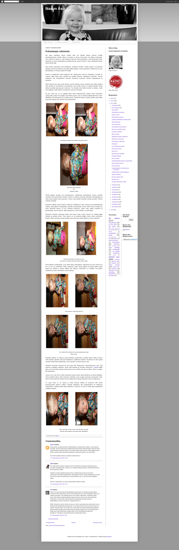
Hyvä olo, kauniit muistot (118, 129)
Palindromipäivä (116, 156)
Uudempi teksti (50, 522)
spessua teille (115, 261)
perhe (114, 254)
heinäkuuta (115, 192)
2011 (112, 103)
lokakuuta (115, 185)
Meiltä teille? (76, 42)
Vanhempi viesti (97, 522)
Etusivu (74, 522)
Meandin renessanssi (118, 139)
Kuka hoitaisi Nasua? (118, 163)
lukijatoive (117, 244)
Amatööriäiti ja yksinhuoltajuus (120, 172)
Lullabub (96, 367)
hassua (113, 229)
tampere (114, 263)
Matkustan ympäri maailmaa (120, 136)
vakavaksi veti (113, 270)
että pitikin (112, 226)
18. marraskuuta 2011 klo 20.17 (59, 484)
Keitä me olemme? (63, 42)
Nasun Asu (55, 8)
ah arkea (114, 218)
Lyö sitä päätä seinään (118, 146)
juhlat (110, 235)
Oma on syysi (115, 115)
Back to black (115, 134)
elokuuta (114, 189)
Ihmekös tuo (115, 179)
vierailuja (111, 272)
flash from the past (114, 228)
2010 (112, 210)
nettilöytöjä (116, 249)
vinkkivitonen (112, 274)
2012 (112, 101)
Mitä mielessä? (49, 42)
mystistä (114, 245)
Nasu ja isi (115, 151)
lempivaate (116, 242)
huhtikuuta (115, 199)
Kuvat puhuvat (116, 166)
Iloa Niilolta (115, 110)
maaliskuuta (115, 202)
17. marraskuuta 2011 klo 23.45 (59, 458)
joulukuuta (115, 105)
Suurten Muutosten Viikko (119, 182)
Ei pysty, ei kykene (117, 131)
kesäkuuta (115, 194)
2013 (112, 98)
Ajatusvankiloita (116, 174)
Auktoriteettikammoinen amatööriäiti (122, 161)
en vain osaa (113, 224)
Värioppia (114, 144)
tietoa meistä (114, 265)
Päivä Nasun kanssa (117, 117)
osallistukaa (116, 253)
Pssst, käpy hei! (116, 124)
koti (110, 238)
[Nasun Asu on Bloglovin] (130, 240)
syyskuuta (115, 187)
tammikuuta (115, 206)
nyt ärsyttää (115, 251)
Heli (51, 489)
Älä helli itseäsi (116, 122)
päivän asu (114, 257)
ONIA (51, 463)
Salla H (52, 444)
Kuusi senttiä (115, 158)
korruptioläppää (112, 237)
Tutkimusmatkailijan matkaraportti (121, 119)
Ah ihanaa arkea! (116, 148)
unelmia (114, 268)
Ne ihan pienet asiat (117, 177)
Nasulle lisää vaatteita (118, 153)
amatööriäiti (112, 223)
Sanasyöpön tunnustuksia (119, 127)
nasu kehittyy (114, 247)
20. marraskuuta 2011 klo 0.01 (58, 515)
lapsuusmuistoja (113, 240)
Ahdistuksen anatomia (118, 112)
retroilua (117, 259)
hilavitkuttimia (112, 233)
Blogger (109, 536)
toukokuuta (115, 197)
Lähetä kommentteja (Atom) (56, 525)
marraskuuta (115, 107)
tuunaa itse (116, 267)
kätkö (115, 238)
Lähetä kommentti (53, 519)
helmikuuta (115, 204)
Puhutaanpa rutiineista (118, 141)
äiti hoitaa (111, 275)
